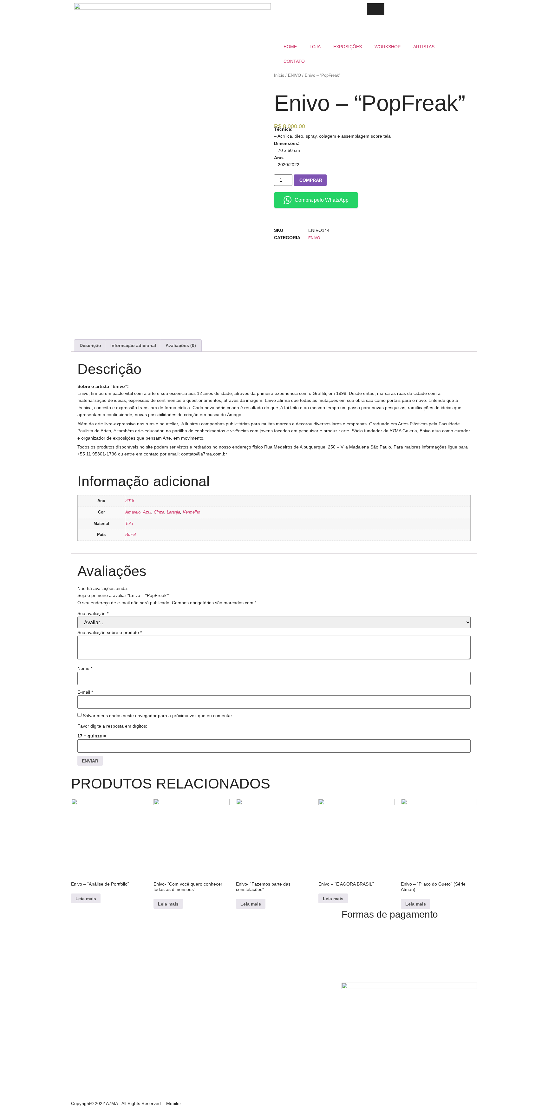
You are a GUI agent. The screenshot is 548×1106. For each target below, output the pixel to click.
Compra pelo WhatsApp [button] (322, 200)
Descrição (90, 345)
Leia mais (85, 898)
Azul (147, 512)
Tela (129, 523)
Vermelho (191, 512)
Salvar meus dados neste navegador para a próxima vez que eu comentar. (158, 715)
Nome (84, 668)
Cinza (159, 512)
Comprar (310, 180)
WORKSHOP (388, 46)
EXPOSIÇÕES (347, 46)
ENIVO (294, 75)
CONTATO (294, 61)
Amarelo (132, 512)
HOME (290, 46)
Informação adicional (133, 345)
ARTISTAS (423, 46)
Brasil (130, 535)
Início (279, 75)
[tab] (90, 345)
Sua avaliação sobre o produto (109, 632)
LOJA (315, 46)
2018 (129, 501)
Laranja (173, 512)
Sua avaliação (92, 613)
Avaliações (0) (181, 345)
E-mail (85, 692)
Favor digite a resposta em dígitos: (112, 726)
